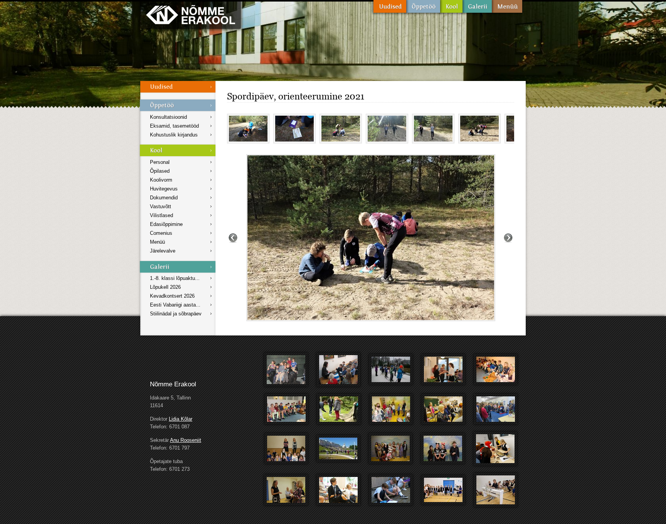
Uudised (389, 6)
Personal (160, 162)
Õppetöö (423, 6)
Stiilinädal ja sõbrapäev (176, 314)
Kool (451, 6)
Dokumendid (164, 198)
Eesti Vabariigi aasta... (175, 305)
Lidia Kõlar (180, 419)
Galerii (477, 6)
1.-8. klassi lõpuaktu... (175, 278)
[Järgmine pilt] (508, 237)
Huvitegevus (164, 189)
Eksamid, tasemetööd (174, 126)
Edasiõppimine (166, 224)
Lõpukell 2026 (165, 287)
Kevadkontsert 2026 (172, 296)
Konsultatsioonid (168, 117)
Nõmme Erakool (190, 14)
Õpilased (160, 171)
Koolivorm (161, 180)
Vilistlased (161, 215)
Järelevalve (162, 251)
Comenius (161, 233)
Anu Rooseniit (185, 440)
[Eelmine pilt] (233, 237)
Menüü (507, 6)
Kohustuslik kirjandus (174, 135)
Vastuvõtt (160, 206)
